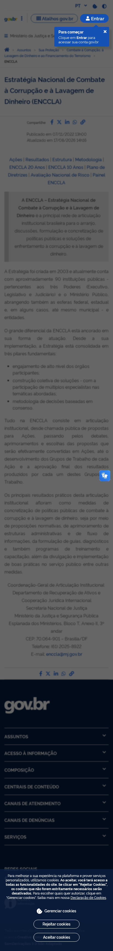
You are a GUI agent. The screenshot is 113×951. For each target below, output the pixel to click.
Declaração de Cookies (88, 897)
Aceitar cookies (56, 936)
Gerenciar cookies (60, 910)
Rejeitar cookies (56, 923)
